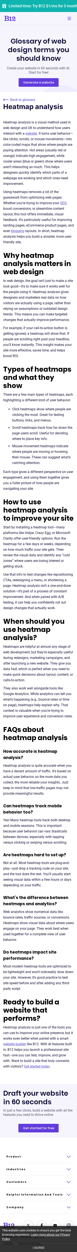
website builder (14, 1044)
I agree (38, 1247)
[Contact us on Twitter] (28, 1225)
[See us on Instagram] (69, 1225)
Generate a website (38, 82)
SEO (63, 203)
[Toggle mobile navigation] (69, 18)
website (31, 133)
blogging (17, 231)
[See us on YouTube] (55, 1225)
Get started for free (38, 1128)
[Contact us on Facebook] (42, 1225)
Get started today (37, 1066)
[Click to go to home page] (22, 18)
